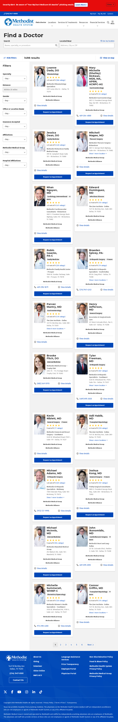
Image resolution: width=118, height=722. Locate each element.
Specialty (7, 74)
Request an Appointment (52, 112)
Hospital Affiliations (12, 161)
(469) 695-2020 (85, 399)
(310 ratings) (103, 428)
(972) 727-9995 (43, 511)
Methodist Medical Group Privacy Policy (101, 674)
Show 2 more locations (97, 280)
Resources (83, 22)
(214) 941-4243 (85, 290)
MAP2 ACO (37, 675)
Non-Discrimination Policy (101, 657)
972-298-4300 (42, 626)
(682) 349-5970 (43, 383)
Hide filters (11, 58)
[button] (112, 22)
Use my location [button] (108, 41)
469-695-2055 (85, 565)
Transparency (72, 703)
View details (42, 105)
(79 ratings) (102, 266)
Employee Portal (68, 669)
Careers (110, 14)
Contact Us (18, 680)
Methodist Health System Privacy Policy (101, 667)
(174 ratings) (103, 601)
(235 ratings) (60, 266)
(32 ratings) (102, 94)
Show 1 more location (97, 154)
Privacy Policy (48, 703)
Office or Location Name (13, 109)
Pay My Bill (102, 14)
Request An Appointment (95, 122)
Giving (36, 661)
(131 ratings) (103, 203)
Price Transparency (70, 664)
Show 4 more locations (97, 440)
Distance (6, 85)
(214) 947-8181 (17, 673)
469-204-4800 (85, 116)
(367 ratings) (103, 371)
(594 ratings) (59, 543)
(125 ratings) (60, 601)
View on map (108, 58)
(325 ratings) (60, 483)
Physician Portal (68, 673)
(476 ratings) (60, 317)
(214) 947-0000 (11, 14)
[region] (74, 356)
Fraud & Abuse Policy (99, 661)
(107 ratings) (103, 483)
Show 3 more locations (97, 613)
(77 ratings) (58, 428)
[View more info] (39, 86)
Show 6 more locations (55, 329)
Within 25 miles (10, 90)
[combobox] (31, 45)
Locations (52, 22)
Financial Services (97, 22)
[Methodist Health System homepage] (19, 22)
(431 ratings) (60, 205)
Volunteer (37, 666)
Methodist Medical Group (14, 148)
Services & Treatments (67, 22)
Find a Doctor (41, 22)
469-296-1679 (42, 287)
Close (109, 5)
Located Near (66, 41)
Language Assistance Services (70, 658)
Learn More (80, 5)
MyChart (93, 14)
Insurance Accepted (11, 122)
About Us (37, 657)
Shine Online (39, 671)
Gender (6, 96)
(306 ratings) (60, 80)
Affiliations (8, 135)
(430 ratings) (60, 145)
